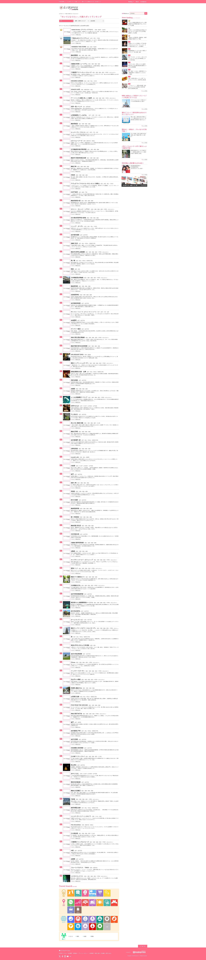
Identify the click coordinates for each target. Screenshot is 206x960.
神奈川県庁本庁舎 (76, 713)
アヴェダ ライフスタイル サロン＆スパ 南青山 (85, 183)
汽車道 (73, 799)
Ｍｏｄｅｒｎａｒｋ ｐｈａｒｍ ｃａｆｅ (83, 311)
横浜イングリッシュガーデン (80, 363)
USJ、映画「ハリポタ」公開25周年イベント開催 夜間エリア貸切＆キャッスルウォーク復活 (137, 73)
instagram (65, 956)
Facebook (62, 956)
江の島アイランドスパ (78, 756)
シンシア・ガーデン (77, 226)
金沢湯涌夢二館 (76, 440)
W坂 (72, 850)
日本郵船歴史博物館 (77, 277)
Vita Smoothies (76, 825)
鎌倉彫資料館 (75, 508)
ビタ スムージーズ (76, 140)
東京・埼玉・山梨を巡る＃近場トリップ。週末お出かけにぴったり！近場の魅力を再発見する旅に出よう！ (138, 118)
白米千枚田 (74, 192)
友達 (85, 936)
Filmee (73, 662)
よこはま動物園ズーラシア (79, 397)
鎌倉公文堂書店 (76, 790)
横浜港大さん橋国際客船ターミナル (82, 602)
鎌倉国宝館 (74, 286)
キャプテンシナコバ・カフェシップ (82, 559)
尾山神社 (73, 765)
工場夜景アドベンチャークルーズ (81, 72)
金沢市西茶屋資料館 (77, 594)
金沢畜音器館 (75, 235)
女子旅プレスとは (62, 953)
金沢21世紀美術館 (76, 654)
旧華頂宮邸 (74, 448)
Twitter (60, 956)
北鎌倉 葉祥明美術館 (77, 542)
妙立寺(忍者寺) (75, 611)
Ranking (130, 1)
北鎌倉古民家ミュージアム (79, 64)
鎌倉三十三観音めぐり (78, 577)
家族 (92, 936)
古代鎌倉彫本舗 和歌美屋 (79, 149)
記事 (123, 13)
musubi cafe (75, 457)
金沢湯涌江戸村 (76, 730)
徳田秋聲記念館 (76, 807)
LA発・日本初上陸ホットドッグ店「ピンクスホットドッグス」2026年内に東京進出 (137, 80)
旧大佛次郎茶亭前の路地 (78, 217)
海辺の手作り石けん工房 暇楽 (80, 645)
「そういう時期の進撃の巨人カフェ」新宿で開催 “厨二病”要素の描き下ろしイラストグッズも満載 (137, 24)
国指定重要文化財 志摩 (78, 371)
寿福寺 (73, 491)
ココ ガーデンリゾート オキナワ (81, 816)
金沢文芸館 (74, 739)
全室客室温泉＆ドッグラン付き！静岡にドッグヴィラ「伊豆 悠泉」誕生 (137, 51)
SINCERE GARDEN (77, 81)
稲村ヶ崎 (73, 483)
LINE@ (70, 956)
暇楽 (72, 269)
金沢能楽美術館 (76, 303)
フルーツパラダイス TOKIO (80, 867)
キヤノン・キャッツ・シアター (80, 209)
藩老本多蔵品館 (76, 782)
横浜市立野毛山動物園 (78, 252)
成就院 (73, 388)
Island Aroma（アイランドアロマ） (82, 29)
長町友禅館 (74, 380)
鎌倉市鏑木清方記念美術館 (79, 346)
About (137, 1)
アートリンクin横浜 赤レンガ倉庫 (81, 98)
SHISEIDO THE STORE (78, 46)
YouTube (68, 956)
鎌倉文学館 (74, 431)
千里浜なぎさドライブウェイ (80, 38)
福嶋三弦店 (74, 243)
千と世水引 (74, 414)
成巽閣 (73, 859)
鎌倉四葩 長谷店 (76, 525)
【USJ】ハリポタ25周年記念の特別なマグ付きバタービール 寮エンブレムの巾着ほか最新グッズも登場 (137, 31)
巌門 (72, 722)
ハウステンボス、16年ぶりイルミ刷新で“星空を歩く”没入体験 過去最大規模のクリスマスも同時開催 (137, 66)
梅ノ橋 (73, 260)
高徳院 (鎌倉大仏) (76, 688)
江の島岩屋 (74, 833)
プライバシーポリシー (83, 953)
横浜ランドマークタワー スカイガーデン (83, 628)
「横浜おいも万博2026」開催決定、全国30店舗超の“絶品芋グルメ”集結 (137, 38)
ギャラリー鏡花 (76, 329)
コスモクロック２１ (77, 876)
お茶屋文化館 (75, 696)
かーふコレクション (77, 619)
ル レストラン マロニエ (78, 132)
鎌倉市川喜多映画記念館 (78, 158)
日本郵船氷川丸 (76, 585)
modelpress (143, 1)
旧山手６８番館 (76, 679)
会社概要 (70, 953)
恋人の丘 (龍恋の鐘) (77, 423)
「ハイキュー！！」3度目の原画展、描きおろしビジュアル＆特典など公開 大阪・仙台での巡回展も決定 (137, 87)
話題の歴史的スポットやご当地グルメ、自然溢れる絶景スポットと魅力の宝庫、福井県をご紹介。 (138, 152)
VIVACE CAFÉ (75, 89)
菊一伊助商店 (75, 517)
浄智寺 (73, 175)
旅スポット (126, 13)
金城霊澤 (73, 320)
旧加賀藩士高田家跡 (77, 748)
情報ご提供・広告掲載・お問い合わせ (103, 953)
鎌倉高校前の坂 (76, 200)
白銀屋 (73, 465)
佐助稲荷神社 (75, 294)
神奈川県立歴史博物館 (78, 337)
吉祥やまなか (75, 406)
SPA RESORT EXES (77, 354)
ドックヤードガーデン (78, 671)
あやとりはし (75, 773)
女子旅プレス (61, 13)
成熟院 (73, 551)
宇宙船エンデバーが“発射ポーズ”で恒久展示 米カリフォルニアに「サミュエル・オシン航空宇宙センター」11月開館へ (137, 45)
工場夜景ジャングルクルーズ (80, 842)
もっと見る (144, 91)
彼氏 (78, 936)
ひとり (71, 936)
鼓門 (72, 474)
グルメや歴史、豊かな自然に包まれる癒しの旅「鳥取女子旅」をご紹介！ (138, 135)
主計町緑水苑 (75, 534)
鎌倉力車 (73, 166)
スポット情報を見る (76, 34)
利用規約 (75, 953)
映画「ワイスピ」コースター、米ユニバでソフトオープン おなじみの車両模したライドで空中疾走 (137, 58)
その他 (107, 926)
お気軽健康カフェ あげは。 (79, 115)
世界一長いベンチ (76, 106)
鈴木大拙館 (74, 500)
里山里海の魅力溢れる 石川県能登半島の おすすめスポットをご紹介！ (137, 167)
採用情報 (91, 953)
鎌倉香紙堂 (74, 123)
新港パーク (74, 568)
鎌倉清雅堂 (74, 55)
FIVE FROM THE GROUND (79, 705)
